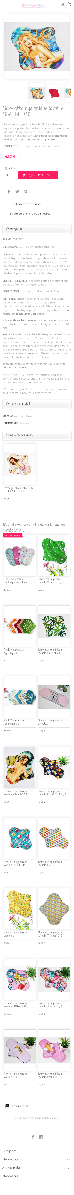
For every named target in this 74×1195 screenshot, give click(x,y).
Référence (10, 423)
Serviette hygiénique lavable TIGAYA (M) (50, 934)
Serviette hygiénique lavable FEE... (15, 1075)
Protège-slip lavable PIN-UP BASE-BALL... (19, 489)
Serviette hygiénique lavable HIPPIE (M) (15, 863)
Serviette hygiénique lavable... (50, 722)
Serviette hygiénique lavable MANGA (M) (16, 1005)
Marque (8, 416)
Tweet (17, 191)
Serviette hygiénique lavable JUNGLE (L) (50, 1005)
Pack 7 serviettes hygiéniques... (14, 651)
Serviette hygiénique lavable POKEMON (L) (52, 793)
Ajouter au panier (38, 175)
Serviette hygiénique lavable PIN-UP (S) (15, 793)
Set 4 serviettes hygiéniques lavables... (16, 580)
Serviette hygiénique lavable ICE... (50, 863)
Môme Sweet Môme (23, 416)
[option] (37, 46)
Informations (10, 1176)
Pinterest (25, 191)
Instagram (41, 1137)
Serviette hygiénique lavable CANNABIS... (51, 651)
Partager (9, 191)
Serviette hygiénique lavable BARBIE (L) (50, 1075)
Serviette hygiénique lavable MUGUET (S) (50, 580)
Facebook (33, 1137)
